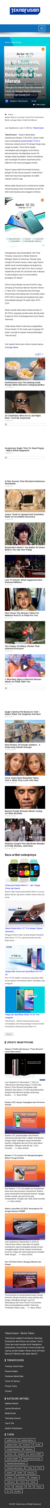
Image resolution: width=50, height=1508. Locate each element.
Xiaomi (9, 1034)
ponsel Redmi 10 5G (29, 141)
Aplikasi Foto (11, 1440)
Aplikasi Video (12, 1445)
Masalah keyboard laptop (16, 1463)
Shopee (10, 1477)
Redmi (20, 1473)
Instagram (21, 1454)
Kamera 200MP (12, 1459)
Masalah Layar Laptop (15, 1468)
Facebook (26, 1445)
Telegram (33, 1477)
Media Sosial (10, 1413)
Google (38, 1445)
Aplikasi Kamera (27, 1440)
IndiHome (29, 1449)
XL (8, 1491)
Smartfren (21, 1477)
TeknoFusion (38, 128)
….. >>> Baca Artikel (19, 1095)
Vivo (8, 1487)
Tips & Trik (9, 1423)
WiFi (29, 1487)
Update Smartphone (13, 42)
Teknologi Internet (13, 1418)
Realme (9, 1473)
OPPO (39, 1468)
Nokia (30, 1468)
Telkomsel (11, 1482)
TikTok (22, 1482)
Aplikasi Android (11, 1403)
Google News (12, 347)
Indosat (9, 1454)
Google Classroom (13, 1449)
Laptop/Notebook (13, 1408)
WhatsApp (19, 1487)
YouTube (17, 1491)
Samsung (30, 1473)
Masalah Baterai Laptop (31, 1459)
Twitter (32, 1482)
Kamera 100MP (35, 1454)
